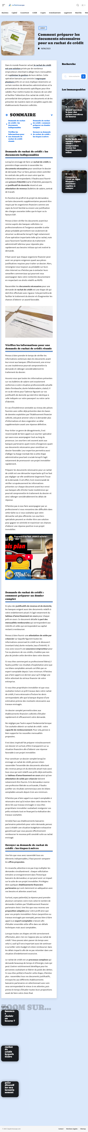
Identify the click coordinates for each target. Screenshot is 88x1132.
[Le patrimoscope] (16, 5)
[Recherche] (77, 5)
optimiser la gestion (18, 75)
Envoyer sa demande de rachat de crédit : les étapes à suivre (42, 134)
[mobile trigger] (4, 5)
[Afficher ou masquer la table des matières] (44, 115)
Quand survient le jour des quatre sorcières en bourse (74, 113)
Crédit (42, 28)
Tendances (72, 107)
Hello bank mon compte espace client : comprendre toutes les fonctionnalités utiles (74, 146)
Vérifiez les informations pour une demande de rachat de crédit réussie (16, 136)
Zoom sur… (26, 1007)
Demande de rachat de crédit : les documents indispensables (16, 124)
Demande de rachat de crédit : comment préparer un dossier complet (41, 124)
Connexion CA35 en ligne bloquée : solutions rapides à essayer (73, 182)
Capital (70, 136)
